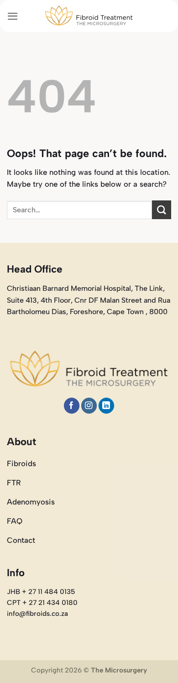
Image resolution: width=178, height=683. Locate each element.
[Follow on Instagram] (89, 406)
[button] (13, 16)
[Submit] (161, 209)
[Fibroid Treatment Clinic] (89, 16)
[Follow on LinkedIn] (107, 406)
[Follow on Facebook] (72, 406)
